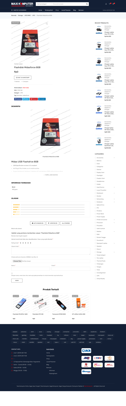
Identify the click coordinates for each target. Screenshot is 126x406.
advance (23, 332)
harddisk (32, 335)
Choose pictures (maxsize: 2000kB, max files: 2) (24, 257)
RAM (98, 234)
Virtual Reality (101, 278)
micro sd (110, 335)
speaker (40, 342)
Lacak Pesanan (50, 361)
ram (101, 339)
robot (23, 342)
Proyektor (100, 225)
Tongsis (99, 267)
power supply (81, 339)
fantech (102, 332)
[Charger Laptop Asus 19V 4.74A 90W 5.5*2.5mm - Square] (99, 61)
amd (32, 332)
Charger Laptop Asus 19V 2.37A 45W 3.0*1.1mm (109, 33)
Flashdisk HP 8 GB (38, 314)
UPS (98, 276)
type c (56, 342)
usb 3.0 (73, 342)
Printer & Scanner (102, 219)
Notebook (99, 202)
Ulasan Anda (15, 246)
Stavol (99, 249)
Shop (48, 359)
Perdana (99, 211)
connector (66, 332)
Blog (47, 364)
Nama (13, 265)
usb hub (81, 342)
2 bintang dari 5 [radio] (24, 243)
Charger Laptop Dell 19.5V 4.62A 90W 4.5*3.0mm (109, 145)
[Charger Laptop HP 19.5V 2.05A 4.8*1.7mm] (99, 109)
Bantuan (48, 367)
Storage (20, 15)
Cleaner (99, 169)
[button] (46, 23)
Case (98, 163)
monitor (24, 339)
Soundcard (100, 240)
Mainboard (100, 193)
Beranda (13, 15)
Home (48, 353)
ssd (48, 342)
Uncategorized (101, 273)
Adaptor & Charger (107, 29)
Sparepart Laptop (102, 243)
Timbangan (100, 264)
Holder (99, 184)
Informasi (52, 370)
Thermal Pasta (101, 261)
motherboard (34, 339)
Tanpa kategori (101, 255)
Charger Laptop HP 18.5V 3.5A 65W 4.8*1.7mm (109, 97)
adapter (15, 332)
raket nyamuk (101, 228)
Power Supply (101, 217)
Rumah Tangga (101, 237)
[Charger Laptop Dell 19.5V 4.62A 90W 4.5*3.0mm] (99, 141)
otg (72, 339)
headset (49, 335)
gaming (24, 335)
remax (109, 339)
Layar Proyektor (101, 190)
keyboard (91, 335)
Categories (100, 166)
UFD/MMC (28, 15)
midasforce (26, 95)
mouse (44, 339)
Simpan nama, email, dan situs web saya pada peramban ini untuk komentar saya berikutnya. (37, 275)
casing (49, 332)
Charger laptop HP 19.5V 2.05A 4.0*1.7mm (109, 129)
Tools (98, 270)
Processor (100, 222)
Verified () (53, 223)
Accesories (108, 26)
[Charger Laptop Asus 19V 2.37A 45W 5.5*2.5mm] (99, 45)
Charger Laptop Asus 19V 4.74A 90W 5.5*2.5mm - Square (109, 65)
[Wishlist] (109, 4)
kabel (82, 335)
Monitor (99, 196)
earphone (93, 332)
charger (57, 332)
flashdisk (19, 95)
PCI (98, 208)
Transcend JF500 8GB (59, 314)
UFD (33, 15)
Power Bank (100, 214)
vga (90, 342)
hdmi (41, 335)
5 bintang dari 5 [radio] (31, 243)
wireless (98, 342)
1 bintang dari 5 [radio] (21, 243)
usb (65, 342)
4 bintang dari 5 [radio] (28, 243)
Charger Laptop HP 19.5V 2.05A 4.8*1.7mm (109, 113)
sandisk (31, 342)
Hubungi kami (53, 373)
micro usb (15, 339)
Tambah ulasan (18, 64)
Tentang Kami (50, 356)
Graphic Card (101, 178)
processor (92, 339)
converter (76, 332)
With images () (38, 223)
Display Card (100, 172)
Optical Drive (100, 205)
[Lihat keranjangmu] (113, 4)
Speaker (99, 246)
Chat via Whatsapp (23, 77)
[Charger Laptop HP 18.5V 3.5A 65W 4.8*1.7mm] (99, 93)
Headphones (100, 181)
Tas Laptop (100, 258)
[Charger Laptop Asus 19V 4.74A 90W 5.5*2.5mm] (99, 77)
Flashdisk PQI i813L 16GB (20, 314)
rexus (15, 342)
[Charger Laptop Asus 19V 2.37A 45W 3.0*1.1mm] (99, 29)
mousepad (53, 339)
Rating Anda (15, 243)
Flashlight (100, 175)
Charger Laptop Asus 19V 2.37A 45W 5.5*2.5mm (109, 49)
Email (53, 265)
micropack (101, 335)
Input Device (100, 187)
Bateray (99, 160)
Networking (100, 199)
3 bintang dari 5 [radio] (26, 243)
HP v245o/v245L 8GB (78, 314)
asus (40, 332)
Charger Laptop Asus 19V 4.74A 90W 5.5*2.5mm (109, 81)
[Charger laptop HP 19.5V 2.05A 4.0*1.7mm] (99, 125)
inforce (66, 335)
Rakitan (99, 231)
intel (74, 335)
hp (58, 335)
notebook (63, 339)
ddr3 (84, 332)
